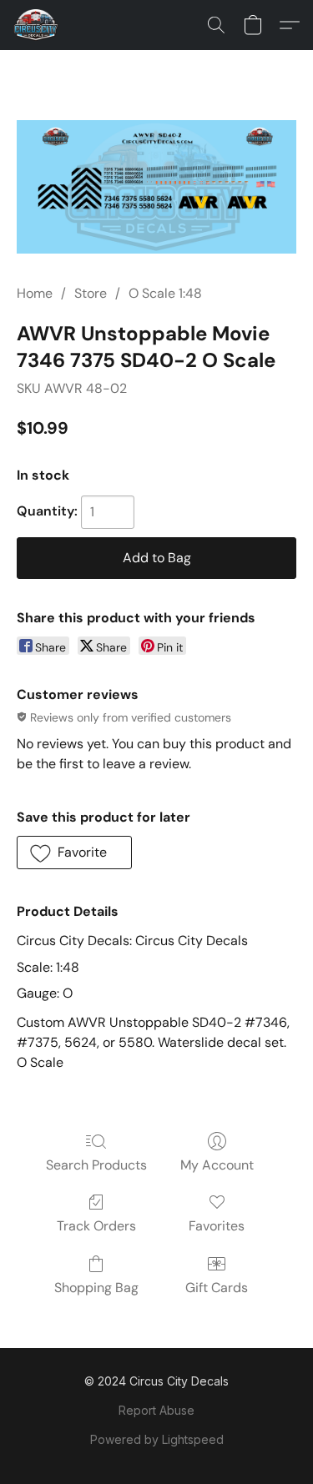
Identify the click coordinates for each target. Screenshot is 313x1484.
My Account (217, 1165)
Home (35, 293)
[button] (37, 25)
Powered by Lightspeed (157, 1439)
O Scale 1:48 (165, 293)
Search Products (96, 1165)
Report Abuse (156, 1410)
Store (90, 293)
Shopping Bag (96, 1287)
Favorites (217, 1226)
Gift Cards (216, 1287)
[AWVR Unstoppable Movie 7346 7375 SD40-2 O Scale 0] (156, 187)
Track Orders (96, 1226)
